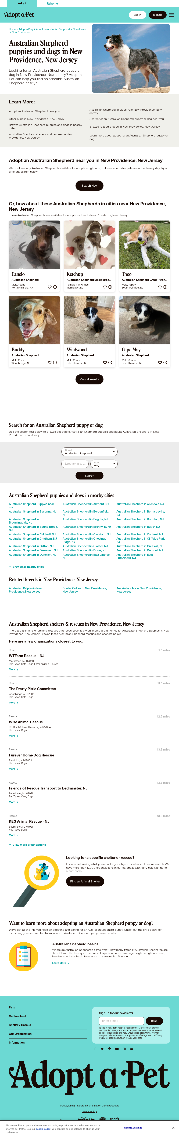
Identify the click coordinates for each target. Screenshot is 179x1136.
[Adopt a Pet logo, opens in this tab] (89, 1080)
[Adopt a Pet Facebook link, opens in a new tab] (95, 1049)
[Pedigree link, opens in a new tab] (102, 1119)
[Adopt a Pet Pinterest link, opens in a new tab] (110, 1049)
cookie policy (43, 1129)
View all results (89, 379)
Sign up (157, 14)
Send (154, 1020)
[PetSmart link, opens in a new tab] (86, 1119)
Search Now (90, 185)
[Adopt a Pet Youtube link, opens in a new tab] (117, 1049)
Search (89, 475)
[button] (50, 287)
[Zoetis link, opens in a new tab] (114, 1119)
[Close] (173, 1128)
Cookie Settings (89, 1111)
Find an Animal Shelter (85, 881)
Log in (137, 14)
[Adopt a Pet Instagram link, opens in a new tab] (125, 1049)
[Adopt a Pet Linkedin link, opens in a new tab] (131, 1049)
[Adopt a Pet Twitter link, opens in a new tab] (103, 1049)
